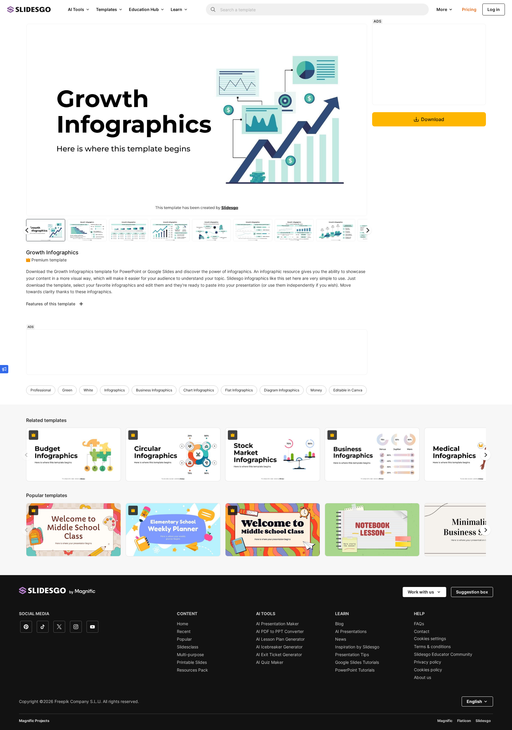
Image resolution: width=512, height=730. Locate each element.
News (340, 639)
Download (432, 119)
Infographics (114, 390)
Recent (184, 631)
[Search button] (213, 9)
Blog (339, 623)
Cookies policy (428, 669)
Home (182, 623)
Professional (41, 390)
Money (316, 390)
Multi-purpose (190, 654)
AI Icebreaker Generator (279, 647)
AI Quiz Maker (269, 662)
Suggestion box (472, 591)
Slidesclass (187, 647)
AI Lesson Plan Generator (280, 639)
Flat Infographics (239, 390)
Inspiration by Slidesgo (357, 647)
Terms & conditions (432, 646)
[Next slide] (358, 120)
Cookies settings (430, 638)
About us (422, 677)
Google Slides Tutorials (357, 662)
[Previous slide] (26, 455)
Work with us (421, 591)
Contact (421, 631)
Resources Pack (192, 670)
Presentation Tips (352, 654)
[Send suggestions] (4, 369)
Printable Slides (192, 662)
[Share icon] (357, 33)
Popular (184, 639)
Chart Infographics (198, 390)
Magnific (444, 720)
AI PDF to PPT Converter (280, 631)
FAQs (419, 623)
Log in (493, 9)
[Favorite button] (342, 33)
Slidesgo (483, 720)
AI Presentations (351, 631)
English (474, 701)
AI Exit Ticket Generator (279, 654)
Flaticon (464, 720)
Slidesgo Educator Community (443, 654)
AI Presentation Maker (277, 623)
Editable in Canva (347, 390)
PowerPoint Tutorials (355, 670)
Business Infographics (154, 390)
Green (67, 390)
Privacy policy (427, 662)
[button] (367, 230)
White (88, 390)
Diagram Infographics (281, 390)
